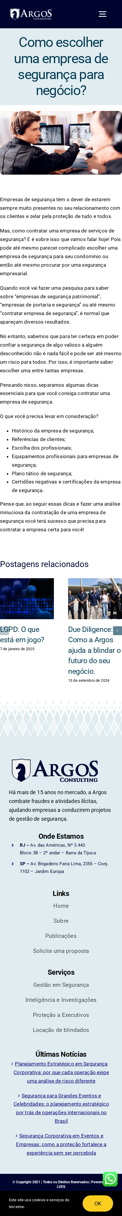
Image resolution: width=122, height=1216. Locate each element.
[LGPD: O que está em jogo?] (27, 598)
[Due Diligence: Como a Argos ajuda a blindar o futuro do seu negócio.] (95, 598)
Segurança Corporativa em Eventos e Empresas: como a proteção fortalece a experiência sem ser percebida (61, 1144)
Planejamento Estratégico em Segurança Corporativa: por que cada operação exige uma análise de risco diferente (61, 1072)
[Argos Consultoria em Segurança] (34, 11)
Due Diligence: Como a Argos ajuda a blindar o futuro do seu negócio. (94, 650)
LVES (61, 1187)
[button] (4, 630)
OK (97, 1203)
